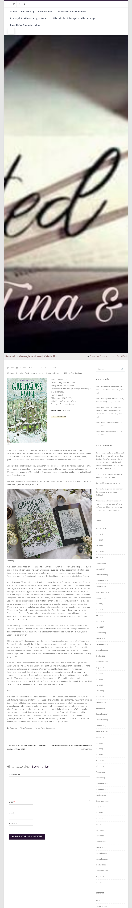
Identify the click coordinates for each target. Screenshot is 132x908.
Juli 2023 (99, 743)
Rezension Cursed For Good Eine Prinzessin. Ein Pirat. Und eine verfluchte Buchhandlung (109, 411)
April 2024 (100, 691)
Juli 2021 (99, 882)
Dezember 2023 (102, 714)
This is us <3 (27, 11)
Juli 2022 (99, 813)
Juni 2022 (99, 818)
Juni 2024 (99, 679)
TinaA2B (99, 474)
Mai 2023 (99, 755)
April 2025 (100, 621)
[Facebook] (19, 4)
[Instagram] (8, 4)
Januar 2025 (100, 639)
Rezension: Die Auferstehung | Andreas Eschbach (109, 492)
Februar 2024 (101, 702)
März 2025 (100, 627)
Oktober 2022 (101, 795)
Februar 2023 (101, 772)
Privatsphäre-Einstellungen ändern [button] (29, 18)
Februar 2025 (101, 633)
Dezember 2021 (102, 853)
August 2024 (101, 668)
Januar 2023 (100, 778)
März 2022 (100, 836)
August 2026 (101, 528)
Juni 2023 (99, 749)
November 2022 (102, 789)
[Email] (13, 4)
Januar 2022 (100, 847)
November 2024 (102, 650)
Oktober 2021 (101, 865)
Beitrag (98, 900)
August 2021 (100, 876)
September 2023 (102, 731)
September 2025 (102, 592)
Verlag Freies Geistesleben (45, 728)
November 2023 (102, 720)
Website (13, 823)
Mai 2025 (99, 615)
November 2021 (102, 859)
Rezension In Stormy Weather (107, 423)
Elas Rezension (101, 906)
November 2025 (102, 581)
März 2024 (100, 697)
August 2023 (100, 737)
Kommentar (14, 774)
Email (11, 813)
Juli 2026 (99, 534)
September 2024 (102, 662)
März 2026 (100, 557)
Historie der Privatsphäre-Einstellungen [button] (75, 18)
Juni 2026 (99, 540)
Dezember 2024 (102, 644)
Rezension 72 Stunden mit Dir (107, 432)
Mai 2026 (99, 546)
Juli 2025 (99, 604)
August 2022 (100, 807)
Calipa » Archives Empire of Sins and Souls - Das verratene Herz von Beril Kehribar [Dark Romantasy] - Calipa (110, 456)
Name (11, 802)
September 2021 (102, 871)
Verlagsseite (56, 410)
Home (13, 11)
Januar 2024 (100, 708)
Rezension (14, 728)
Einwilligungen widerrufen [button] (25, 25)
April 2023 (100, 760)
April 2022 (100, 830)
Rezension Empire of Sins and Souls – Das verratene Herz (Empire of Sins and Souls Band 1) (109, 465)
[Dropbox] (24, 4)
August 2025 (100, 598)
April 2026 (100, 552)
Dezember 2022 (102, 784)
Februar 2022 (101, 842)
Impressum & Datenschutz (71, 11)
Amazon (66, 410)
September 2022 (102, 801)
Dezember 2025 (102, 575)
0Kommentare (61, 368)
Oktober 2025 (101, 586)
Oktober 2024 (101, 656)
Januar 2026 (100, 569)
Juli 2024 (99, 673)
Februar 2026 (101, 563)
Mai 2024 (99, 685)
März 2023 (100, 766)
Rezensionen (45, 11)
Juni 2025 (99, 610)
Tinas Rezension (46, 368)
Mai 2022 (99, 824)
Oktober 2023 (101, 726)
